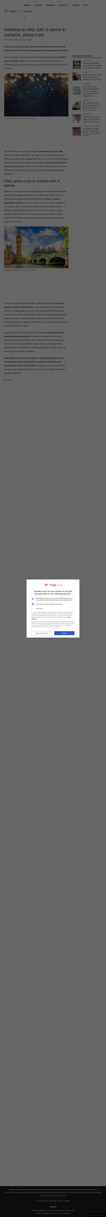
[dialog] (53, 608)
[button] (53, 608)
